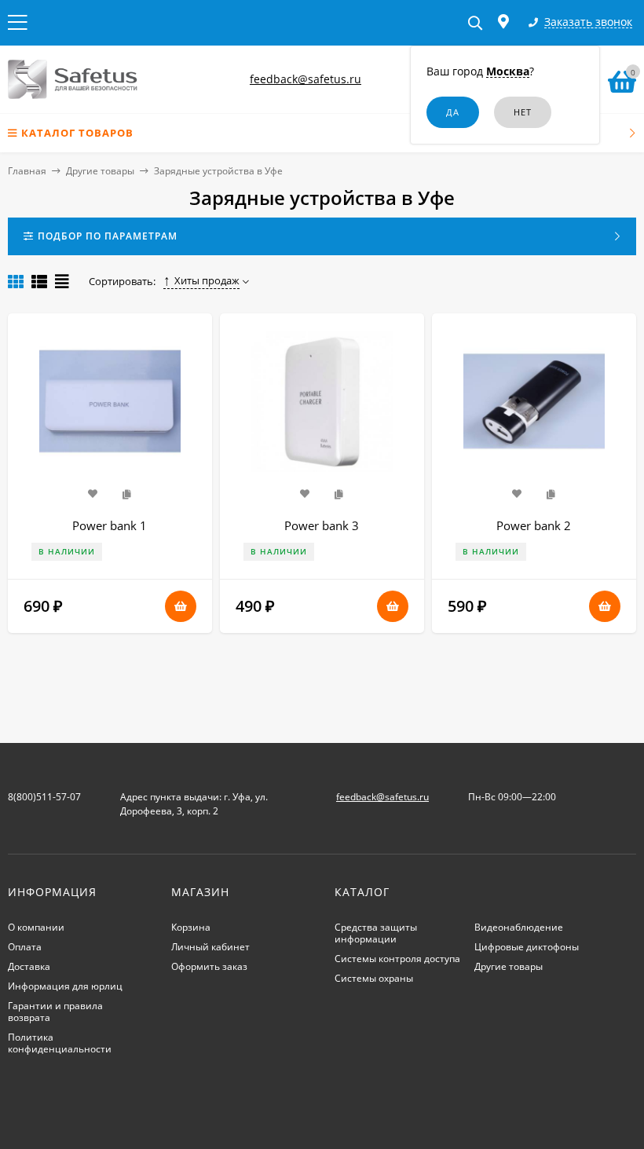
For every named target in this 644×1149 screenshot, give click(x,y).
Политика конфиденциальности (60, 1043)
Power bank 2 (533, 525)
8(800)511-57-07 (44, 796)
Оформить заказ (209, 966)
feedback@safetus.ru (305, 78)
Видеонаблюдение (518, 927)
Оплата (25, 946)
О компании (36, 927)
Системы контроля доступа (397, 958)
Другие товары (100, 170)
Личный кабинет (210, 946)
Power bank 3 (321, 525)
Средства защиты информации (376, 933)
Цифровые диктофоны (526, 946)
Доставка (29, 966)
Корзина (190, 927)
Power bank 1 (109, 525)
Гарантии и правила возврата (55, 1011)
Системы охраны (374, 978)
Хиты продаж (207, 280)
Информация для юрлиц (65, 986)
